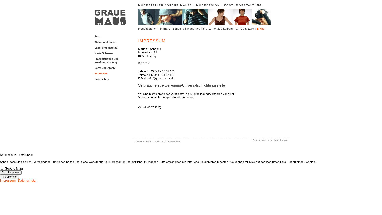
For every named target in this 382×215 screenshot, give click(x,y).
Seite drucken (280, 140)
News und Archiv (105, 67)
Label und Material (106, 47)
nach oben (267, 140)
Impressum (101, 73)
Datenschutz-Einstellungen (17, 154)
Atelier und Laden (105, 42)
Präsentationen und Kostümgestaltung (107, 60)
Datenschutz (102, 79)
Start (97, 36)
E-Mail (261, 28)
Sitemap (256, 140)
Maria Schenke (104, 53)
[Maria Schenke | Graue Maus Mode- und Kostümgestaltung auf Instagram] (113, 82)
